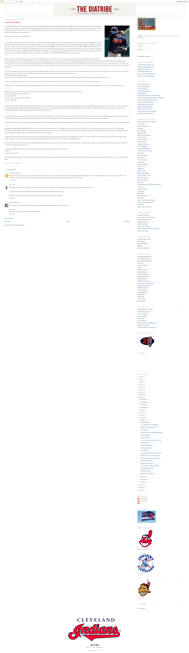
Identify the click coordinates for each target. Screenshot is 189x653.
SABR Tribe (141, 169)
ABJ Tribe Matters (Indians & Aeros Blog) (149, 95)
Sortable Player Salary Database (146, 283)
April (142, 420)
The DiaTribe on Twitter (144, 56)
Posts (141, 46)
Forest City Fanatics (143, 160)
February (143, 479)
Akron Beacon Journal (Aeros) (146, 104)
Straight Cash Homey (143, 325)
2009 (141, 395)
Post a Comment (9, 218)
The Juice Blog (142, 299)
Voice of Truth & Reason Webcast (146, 200)
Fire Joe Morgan (142, 320)
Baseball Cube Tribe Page (144, 285)
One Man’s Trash (145, 443)
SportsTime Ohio (142, 133)
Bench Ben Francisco (143, 164)
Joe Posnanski (141, 241)
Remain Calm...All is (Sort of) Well (150, 455)
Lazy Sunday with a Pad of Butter (149, 425)
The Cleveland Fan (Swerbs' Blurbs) (147, 122)
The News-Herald (142, 93)
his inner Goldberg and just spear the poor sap (68, 122)
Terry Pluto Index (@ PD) (144, 239)
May (142, 417)
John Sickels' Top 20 (143, 222)
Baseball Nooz (141, 301)
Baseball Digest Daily (143, 276)
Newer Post (8, 221)
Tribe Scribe (141, 153)
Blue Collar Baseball (143, 180)
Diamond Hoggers (142, 189)
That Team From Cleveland (145, 151)
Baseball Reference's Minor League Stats (148, 228)
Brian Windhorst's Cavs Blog (145, 309)
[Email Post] (22, 163)
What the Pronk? (145, 422)
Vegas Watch (141, 198)
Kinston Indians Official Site (145, 71)
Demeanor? (14, 100)
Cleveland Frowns (142, 146)
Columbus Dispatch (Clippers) (146, 102)
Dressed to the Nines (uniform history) (148, 323)
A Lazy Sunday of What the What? (150, 466)
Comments (143, 49)
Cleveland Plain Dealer (144, 84)
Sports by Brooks (142, 316)
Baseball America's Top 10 (145, 219)
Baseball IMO (141, 294)
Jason (10, 184)
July (142, 412)
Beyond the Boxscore (143, 274)
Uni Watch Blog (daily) (144, 312)
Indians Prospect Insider (144, 135)
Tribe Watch (141, 204)
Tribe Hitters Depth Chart (144, 258)
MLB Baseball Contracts (144, 281)
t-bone (139, 503)
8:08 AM (12, 198)
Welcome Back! (145, 430)
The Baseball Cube (143, 224)
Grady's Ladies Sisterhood (144, 207)
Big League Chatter (143, 290)
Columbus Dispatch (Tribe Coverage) (147, 100)
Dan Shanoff (141, 318)
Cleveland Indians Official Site (146, 65)
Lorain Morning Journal (144, 91)
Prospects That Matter (143, 215)
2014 (141, 382)
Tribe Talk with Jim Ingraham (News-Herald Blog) (151, 98)
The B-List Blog (142, 130)
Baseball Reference (143, 272)
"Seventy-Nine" (145, 450)
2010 (141, 392)
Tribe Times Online (143, 178)
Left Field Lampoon (143, 155)
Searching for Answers (146, 448)
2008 (141, 397)
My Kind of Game (145, 471)
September (144, 407)
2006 (141, 487)
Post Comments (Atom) (18, 225)
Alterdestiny (141, 191)
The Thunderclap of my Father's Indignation (149, 184)
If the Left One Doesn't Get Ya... (149, 427)
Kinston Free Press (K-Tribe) (145, 107)
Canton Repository (143, 89)
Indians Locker (141, 166)
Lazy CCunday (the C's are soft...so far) (151, 440)
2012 (141, 387)
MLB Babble (141, 193)
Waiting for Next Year (143, 144)
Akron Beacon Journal (143, 86)
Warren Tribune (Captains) (144, 109)
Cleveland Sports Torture (144, 175)
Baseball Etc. (141, 296)
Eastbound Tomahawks (13, 22)
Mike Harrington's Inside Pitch (146, 113)
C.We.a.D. (140, 186)
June (142, 415)
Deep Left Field (142, 171)
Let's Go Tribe (141, 124)
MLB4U (140, 267)
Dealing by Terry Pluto (144, 248)
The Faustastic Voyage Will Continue (151, 458)
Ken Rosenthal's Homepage (145, 261)
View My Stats (141, 608)
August (143, 410)
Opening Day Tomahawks (147, 473)
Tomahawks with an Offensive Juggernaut (152, 432)
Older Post (127, 221)
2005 (141, 490)
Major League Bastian (143, 126)
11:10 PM (12, 180)
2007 (141, 485)
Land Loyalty (141, 162)
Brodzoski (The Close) (39, 30)
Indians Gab (141, 182)
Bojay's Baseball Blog (143, 173)
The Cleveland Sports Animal (145, 202)
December (144, 399)
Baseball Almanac (142, 279)
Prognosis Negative (146, 437)
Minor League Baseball (144, 226)
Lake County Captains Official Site (147, 74)
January (143, 482)
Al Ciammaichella (143, 499)
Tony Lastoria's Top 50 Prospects (146, 217)
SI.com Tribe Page (142, 265)
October (143, 405)
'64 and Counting (142, 139)
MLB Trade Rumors (143, 288)
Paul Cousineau (13, 202)
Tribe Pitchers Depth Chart (145, 256)
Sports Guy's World (143, 243)
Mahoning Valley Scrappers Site (146, 76)
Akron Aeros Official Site (144, 69)
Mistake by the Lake (143, 195)
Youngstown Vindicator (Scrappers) (147, 111)
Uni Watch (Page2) (142, 314)
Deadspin (140, 246)
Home (67, 221)
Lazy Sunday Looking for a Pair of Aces (151, 453)
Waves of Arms (141, 157)
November (144, 402)
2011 (141, 390)
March (143, 477)
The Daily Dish (142, 137)
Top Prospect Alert (142, 292)
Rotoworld (140, 263)
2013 (141, 384)
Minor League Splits (143, 231)
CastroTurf (140, 128)
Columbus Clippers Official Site (146, 67)
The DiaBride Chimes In (147, 468)
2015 (141, 379)
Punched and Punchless (147, 445)
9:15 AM (12, 214)
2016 (141, 377)
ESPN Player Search (143, 270)
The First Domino (145, 435)
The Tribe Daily (142, 142)
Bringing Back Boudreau (144, 148)
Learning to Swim (14, 173)
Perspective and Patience (147, 463)
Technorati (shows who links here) (147, 327)
